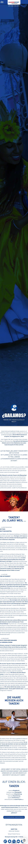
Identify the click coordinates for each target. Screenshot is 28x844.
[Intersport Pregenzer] (14, 2)
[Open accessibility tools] (24, 840)
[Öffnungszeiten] (9, 841)
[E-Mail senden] (18, 841)
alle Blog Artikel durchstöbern (14, 817)
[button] (14, 722)
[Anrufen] (14, 841)
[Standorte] (5, 841)
